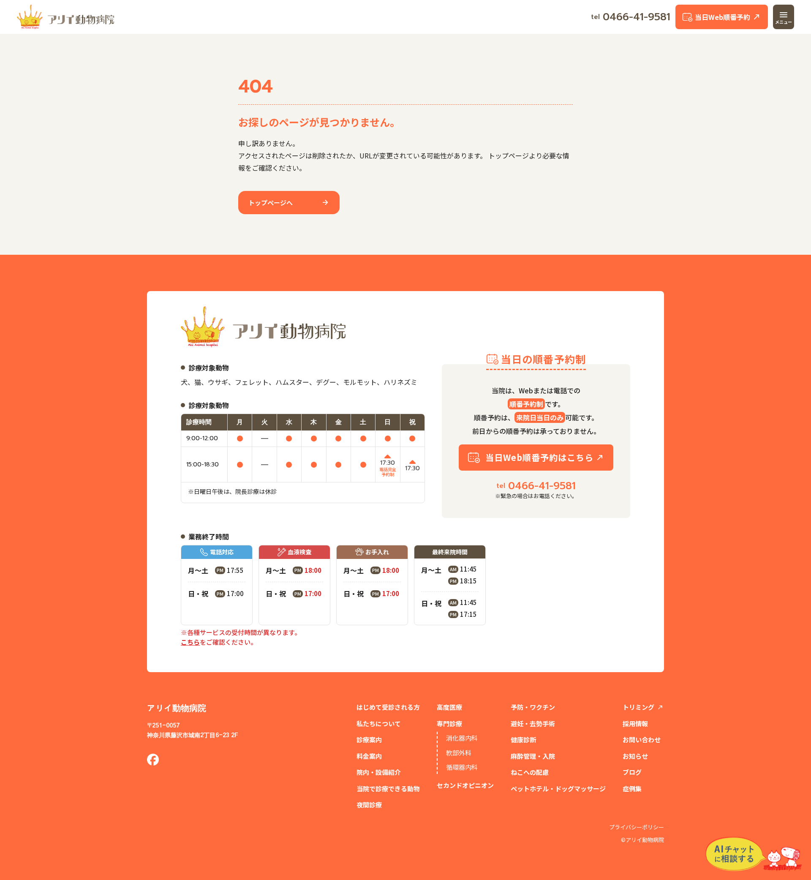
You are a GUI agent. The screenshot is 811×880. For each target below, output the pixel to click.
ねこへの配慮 (530, 772)
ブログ (632, 772)
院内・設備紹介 (379, 772)
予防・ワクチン (533, 707)
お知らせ (635, 756)
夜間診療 (369, 804)
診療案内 (369, 739)
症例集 (632, 788)
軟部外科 (458, 752)
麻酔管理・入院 (533, 756)
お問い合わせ (642, 739)
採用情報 (635, 723)
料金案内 (369, 756)
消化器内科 (462, 737)
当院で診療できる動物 (388, 788)
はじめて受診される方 (388, 707)
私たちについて (379, 723)
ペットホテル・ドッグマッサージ (558, 788)
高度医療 (449, 707)
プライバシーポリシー (636, 827)
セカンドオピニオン (465, 785)
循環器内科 (462, 767)
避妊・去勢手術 (533, 723)
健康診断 (523, 739)
